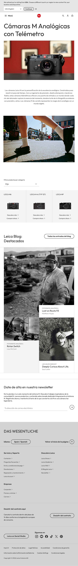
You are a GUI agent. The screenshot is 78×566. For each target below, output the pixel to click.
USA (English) (9, 9)
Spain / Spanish (20, 442)
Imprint (6, 548)
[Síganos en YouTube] (41, 536)
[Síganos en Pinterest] (61, 536)
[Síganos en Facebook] (46, 536)
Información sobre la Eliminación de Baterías (19, 553)
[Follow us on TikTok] (51, 536)
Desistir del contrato (62, 515)
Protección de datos (18, 548)
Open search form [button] (63, 16)
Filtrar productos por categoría (14, 180)
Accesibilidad (45, 548)
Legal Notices (33, 548)
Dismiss (36, 9)
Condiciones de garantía (61, 548)
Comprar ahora (12, 218)
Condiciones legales (58, 553)
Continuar (28, 9)
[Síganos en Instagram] (37, 536)
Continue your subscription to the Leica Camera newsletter (72, 407)
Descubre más (12, 215)
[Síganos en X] (56, 536)
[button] (72, 441)
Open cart (72, 16)
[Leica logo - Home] (39, 15)
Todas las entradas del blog (59, 236)
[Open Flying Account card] (68, 16)
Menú (10, 15)
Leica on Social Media (16, 536)
